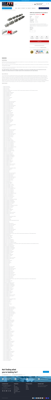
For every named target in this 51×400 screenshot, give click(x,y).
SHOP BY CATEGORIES (6, 8)
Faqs (14, 385)
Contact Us (46, 371)
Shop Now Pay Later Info (17, 391)
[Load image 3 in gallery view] (15, 32)
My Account (27, 389)
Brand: (31, 16)
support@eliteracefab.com (7, 388)
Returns (27, 385)
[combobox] (24, 4)
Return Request (16, 390)
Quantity (31, 29)
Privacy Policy (15, 386)
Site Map (27, 386)
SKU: (30, 17)
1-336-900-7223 (5, 387)
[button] (39, 44)
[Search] (33, 4)
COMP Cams (37, 16)
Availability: (32, 20)
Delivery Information (16, 389)
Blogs (14, 392)
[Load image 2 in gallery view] (9, 32)
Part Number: (32, 19)
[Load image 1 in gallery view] (4, 32)
